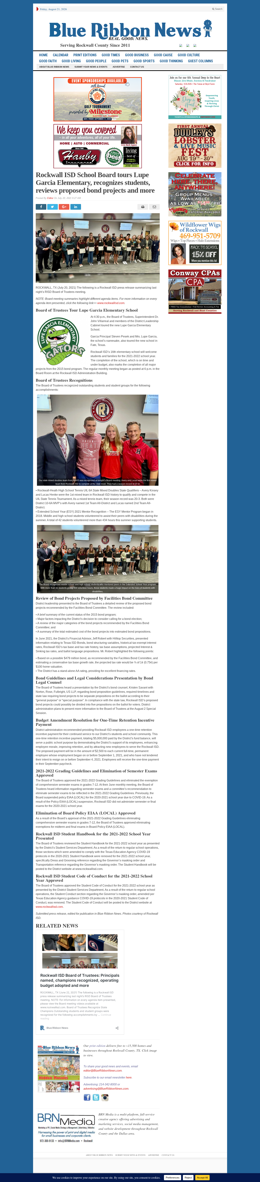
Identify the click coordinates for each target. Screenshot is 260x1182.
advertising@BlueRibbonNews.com (105, 1088)
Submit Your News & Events (90, 67)
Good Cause (163, 55)
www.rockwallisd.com (110, 303)
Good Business (137, 55)
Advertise (119, 67)
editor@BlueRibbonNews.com (102, 1070)
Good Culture (189, 55)
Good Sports (144, 61)
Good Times (111, 55)
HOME (43, 55)
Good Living (71, 61)
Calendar (60, 55)
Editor (50, 198)
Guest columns (200, 61)
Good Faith (48, 61)
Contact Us (137, 67)
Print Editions (85, 55)
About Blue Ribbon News (54, 67)
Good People (96, 61)
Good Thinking (171, 61)
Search (218, 9)
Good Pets (120, 61)
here (129, 1077)
